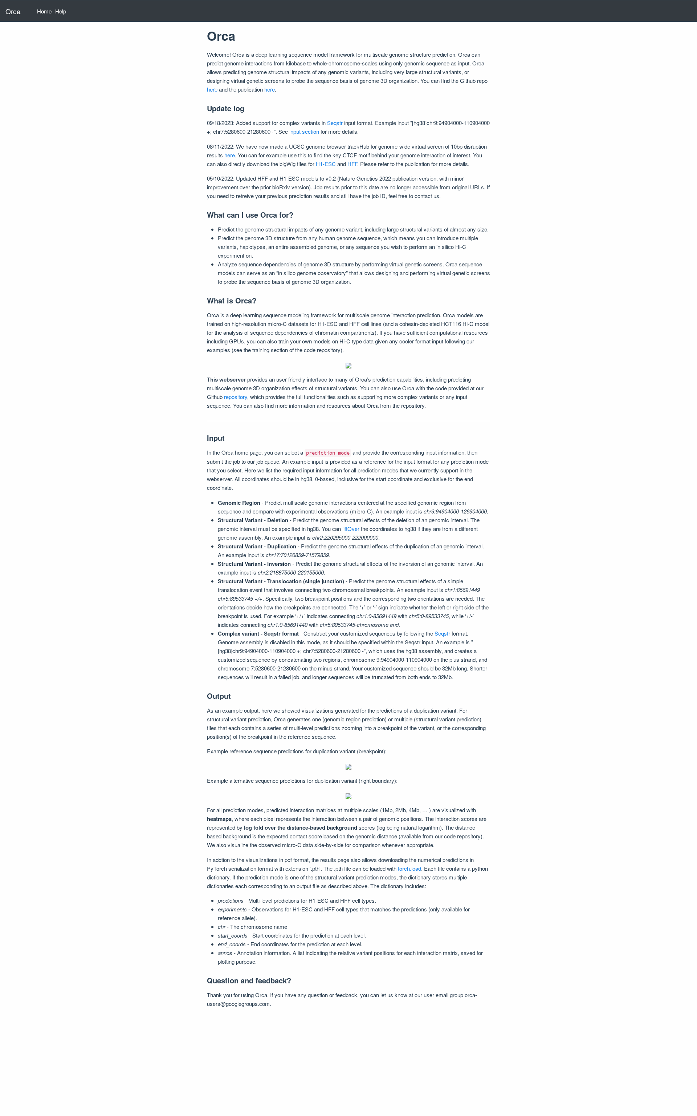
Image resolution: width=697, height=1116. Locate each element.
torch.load (409, 868)
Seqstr (335, 122)
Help (60, 11)
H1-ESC (326, 164)
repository (235, 396)
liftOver (350, 528)
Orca (13, 11)
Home (44, 11)
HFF (352, 164)
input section (304, 131)
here (212, 89)
